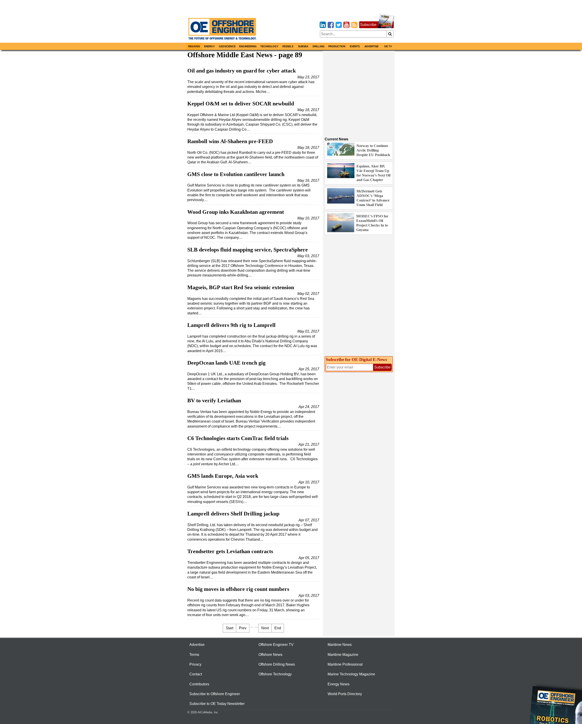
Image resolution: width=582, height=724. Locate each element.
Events (355, 46)
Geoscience (227, 46)
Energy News (338, 684)
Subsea (303, 46)
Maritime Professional (345, 664)
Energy (209, 46)
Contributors (199, 684)
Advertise (371, 46)
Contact (195, 674)
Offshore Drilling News (276, 664)
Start (229, 628)
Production (336, 46)
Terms (194, 655)
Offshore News (270, 655)
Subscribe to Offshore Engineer (214, 694)
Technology (269, 46)
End (277, 628)
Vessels (287, 46)
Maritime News (340, 645)
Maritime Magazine (343, 655)
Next (265, 628)
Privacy (195, 664)
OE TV (388, 46)
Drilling (319, 46)
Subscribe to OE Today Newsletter (217, 704)
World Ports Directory (345, 694)
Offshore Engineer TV (276, 645)
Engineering (248, 46)
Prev (242, 628)
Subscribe (368, 25)
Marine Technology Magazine (351, 674)
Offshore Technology (275, 674)
